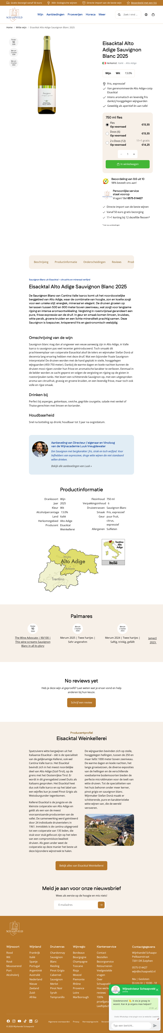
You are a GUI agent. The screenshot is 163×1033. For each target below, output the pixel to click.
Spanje (33, 961)
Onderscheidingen (94, 262)
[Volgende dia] (146, 637)
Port (9, 970)
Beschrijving (41, 262)
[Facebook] (8, 1021)
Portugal (34, 966)
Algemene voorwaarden (59, 1021)
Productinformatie (66, 262)
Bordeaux (79, 952)
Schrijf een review (81, 702)
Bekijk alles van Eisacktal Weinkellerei (81, 865)
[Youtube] (19, 1021)
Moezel (77, 975)
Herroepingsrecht (90, 1021)
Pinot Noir (56, 988)
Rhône (77, 984)
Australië (34, 975)
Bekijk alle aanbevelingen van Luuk (70, 466)
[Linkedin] (31, 1021)
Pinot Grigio (57, 970)
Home (9, 27)
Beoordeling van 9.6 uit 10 (127, 179)
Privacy (76, 1021)
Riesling (54, 966)
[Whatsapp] (36, 1021)
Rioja (76, 970)
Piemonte (79, 979)
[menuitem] (102, 14)
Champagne (80, 961)
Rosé (9, 961)
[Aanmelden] (101, 905)
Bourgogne (79, 957)
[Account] (146, 14)
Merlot (54, 984)
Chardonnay (57, 952)
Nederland (35, 979)
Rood (9, 952)
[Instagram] (14, 1021)
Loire (76, 992)
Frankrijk (34, 952)
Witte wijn (21, 27)
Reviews (116, 262)
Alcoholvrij (12, 975)
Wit (8, 957)
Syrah (53, 992)
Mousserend (13, 966)
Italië (32, 957)
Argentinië (35, 970)
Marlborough (81, 997)
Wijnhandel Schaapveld (23, 1026)
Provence (78, 988)
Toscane (78, 966)
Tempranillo (57, 997)
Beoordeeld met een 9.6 (144, 2)
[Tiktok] (25, 1021)
